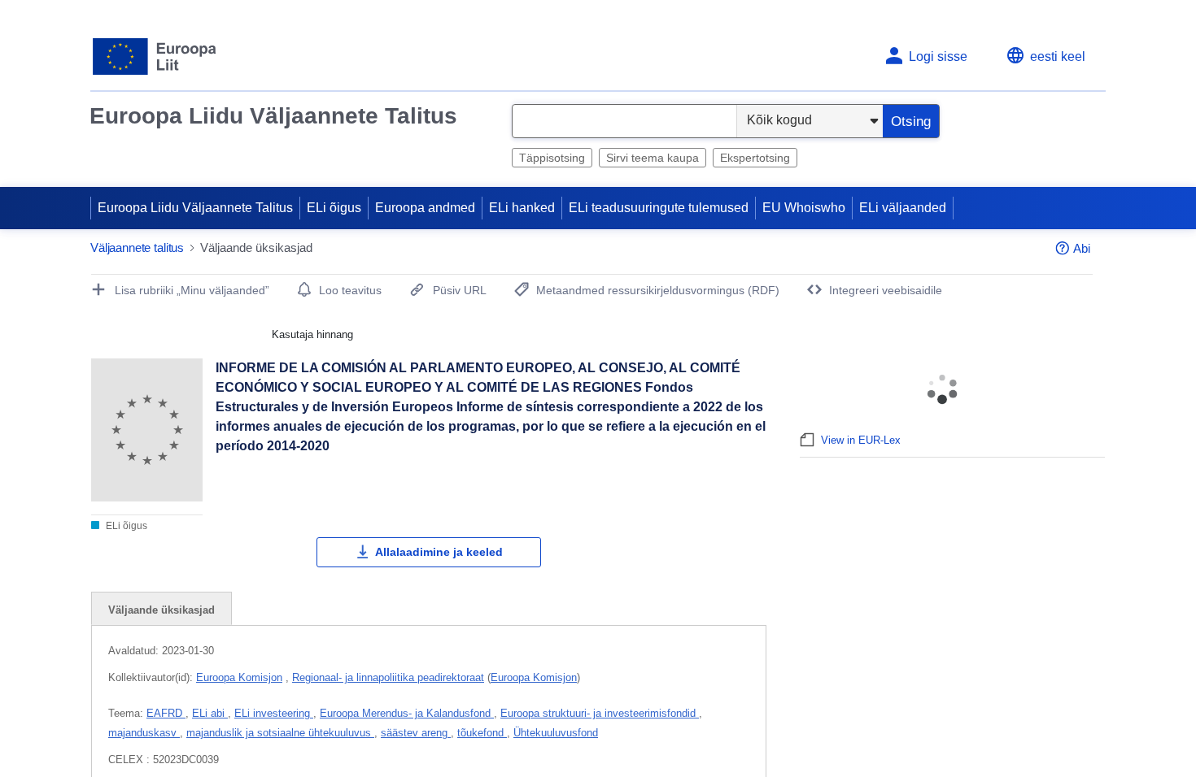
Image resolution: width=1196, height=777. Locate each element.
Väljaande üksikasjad (161, 610)
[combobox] (624, 121)
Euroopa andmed (425, 208)
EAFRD (166, 713)
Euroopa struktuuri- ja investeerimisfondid (599, 713)
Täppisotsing (552, 157)
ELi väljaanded (902, 208)
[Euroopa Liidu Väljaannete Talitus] (155, 56)
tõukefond (482, 733)
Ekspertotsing (755, 157)
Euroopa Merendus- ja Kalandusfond (407, 713)
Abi (1081, 248)
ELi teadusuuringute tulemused (659, 208)
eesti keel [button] (1057, 56)
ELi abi (210, 713)
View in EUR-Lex (861, 440)
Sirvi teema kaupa (652, 157)
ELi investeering (273, 713)
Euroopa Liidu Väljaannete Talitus (273, 115)
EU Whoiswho (803, 208)
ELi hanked (522, 208)
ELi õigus (334, 208)
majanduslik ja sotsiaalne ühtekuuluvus (280, 733)
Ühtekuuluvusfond (555, 733)
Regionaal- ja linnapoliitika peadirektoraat (388, 677)
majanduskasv (144, 733)
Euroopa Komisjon (239, 677)
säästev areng (416, 733)
